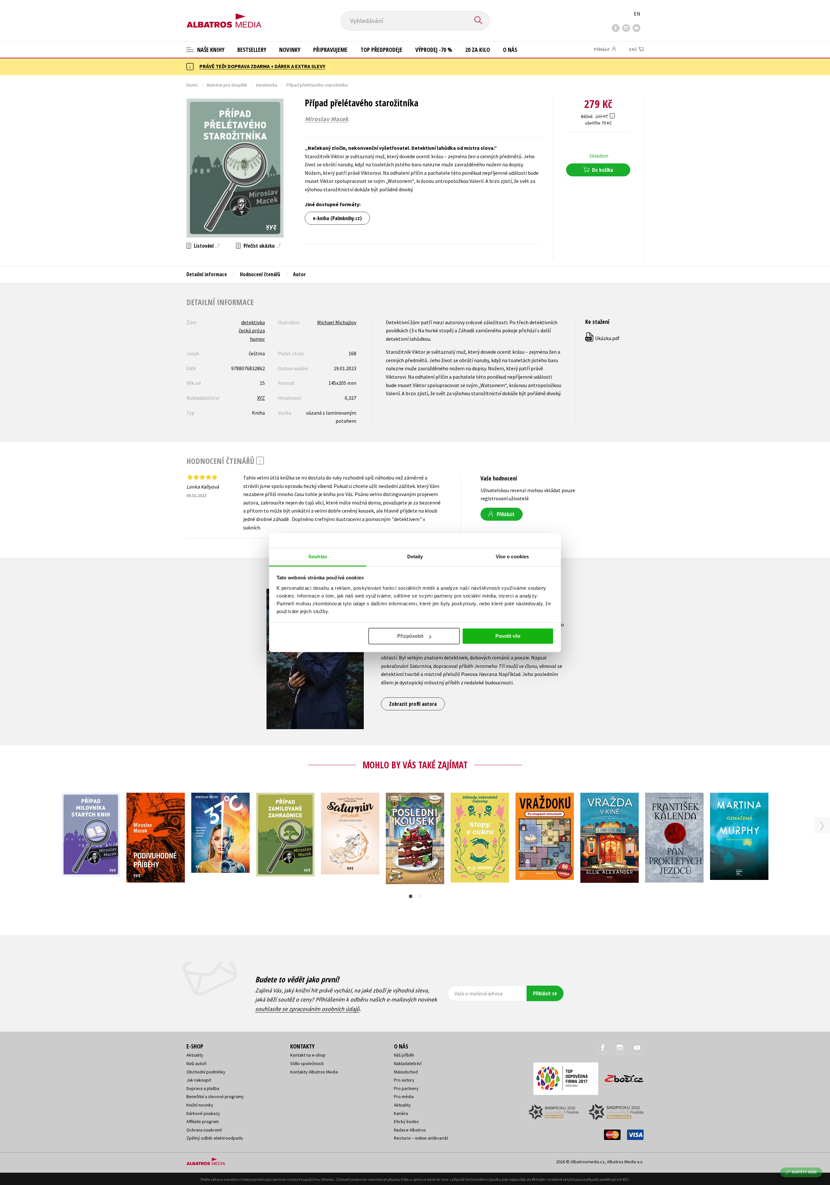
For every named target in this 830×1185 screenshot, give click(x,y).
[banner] (224, 15)
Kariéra (401, 1113)
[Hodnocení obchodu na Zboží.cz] (621, 1076)
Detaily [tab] (415, 556)
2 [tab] (419, 896)
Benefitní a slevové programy (215, 1096)
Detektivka (266, 85)
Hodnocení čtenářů (260, 274)
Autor (299, 274)
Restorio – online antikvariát (421, 1138)
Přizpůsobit (410, 636)
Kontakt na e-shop (308, 1055)
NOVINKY (289, 49)
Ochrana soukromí (204, 1130)
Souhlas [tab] (317, 556)
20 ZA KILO (477, 49)
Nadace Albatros (410, 1130)
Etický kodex (406, 1121)
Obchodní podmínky (205, 1072)
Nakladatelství (407, 1063)
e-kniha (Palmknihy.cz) (337, 218)
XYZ (261, 398)
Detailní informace (206, 274)
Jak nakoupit (198, 1080)
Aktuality (194, 1055)
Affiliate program (202, 1121)
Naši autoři (196, 1063)
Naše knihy (210, 49)
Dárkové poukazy (203, 1113)
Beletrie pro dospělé (227, 85)
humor (257, 339)
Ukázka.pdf (603, 338)
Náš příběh (404, 1055)
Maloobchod (406, 1072)
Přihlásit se (545, 993)
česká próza (252, 330)
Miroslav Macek (327, 119)
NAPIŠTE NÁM (804, 1172)
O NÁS (510, 49)
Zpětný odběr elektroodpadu (214, 1138)
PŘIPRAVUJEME (330, 49)
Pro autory (404, 1080)
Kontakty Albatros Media (314, 1072)
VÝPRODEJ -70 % (433, 49)
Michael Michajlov (336, 322)
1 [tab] (410, 896)
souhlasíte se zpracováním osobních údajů (307, 1009)
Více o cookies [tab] (512, 556)
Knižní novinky (199, 1105)
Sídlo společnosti (307, 1063)
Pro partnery (406, 1088)
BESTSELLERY (251, 49)
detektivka (253, 322)
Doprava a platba (202, 1088)
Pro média (404, 1096)
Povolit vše (507, 636)
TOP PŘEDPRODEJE (381, 49)
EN (637, 13)
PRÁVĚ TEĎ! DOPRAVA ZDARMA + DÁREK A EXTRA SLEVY (262, 66)
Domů (192, 85)
